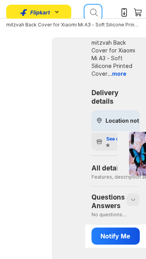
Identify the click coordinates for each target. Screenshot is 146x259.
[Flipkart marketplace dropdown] (35, 12)
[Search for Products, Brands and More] (93, 12)
